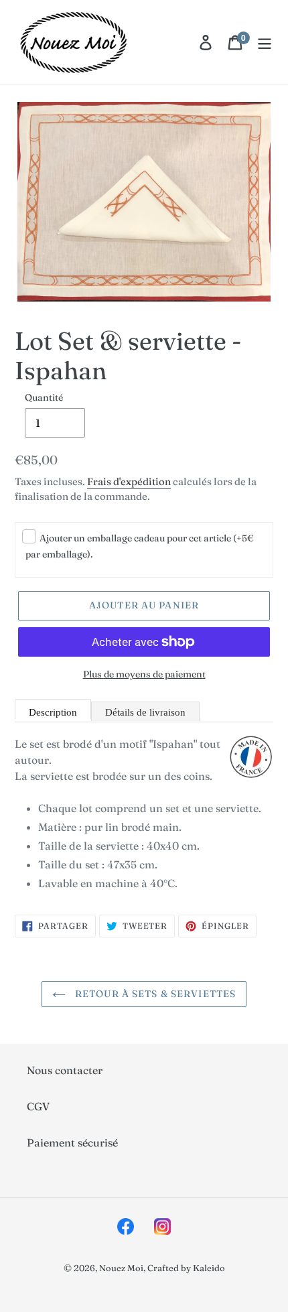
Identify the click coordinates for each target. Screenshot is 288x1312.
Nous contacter (64, 1070)
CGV (38, 1106)
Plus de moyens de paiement (144, 674)
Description (53, 712)
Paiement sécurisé (72, 1142)
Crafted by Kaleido (186, 1267)
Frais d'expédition (129, 481)
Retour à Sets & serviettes (154, 994)
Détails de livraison (145, 712)
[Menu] (264, 42)
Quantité (44, 397)
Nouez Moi (121, 1267)
